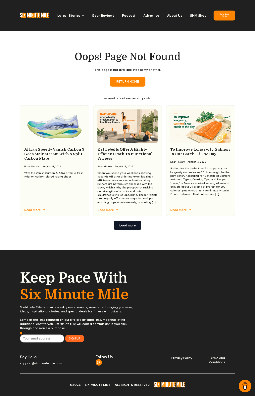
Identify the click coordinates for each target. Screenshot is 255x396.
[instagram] (99, 362)
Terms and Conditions (217, 360)
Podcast (128, 16)
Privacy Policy (181, 358)
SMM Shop (198, 16)
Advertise (151, 16)
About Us (174, 16)
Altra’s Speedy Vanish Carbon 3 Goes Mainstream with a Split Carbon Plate (54, 154)
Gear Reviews (103, 16)
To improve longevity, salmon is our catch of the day (200, 151)
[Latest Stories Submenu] (84, 15)
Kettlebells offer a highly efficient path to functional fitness (125, 154)
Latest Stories (68, 16)
